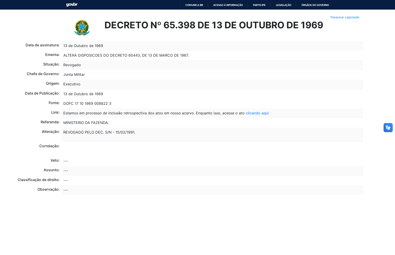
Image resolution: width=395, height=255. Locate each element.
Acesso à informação (228, 5)
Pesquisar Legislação (345, 17)
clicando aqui (257, 113)
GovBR (71, 5)
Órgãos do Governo (315, 5)
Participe (259, 5)
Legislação (283, 5)
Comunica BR (194, 5)
